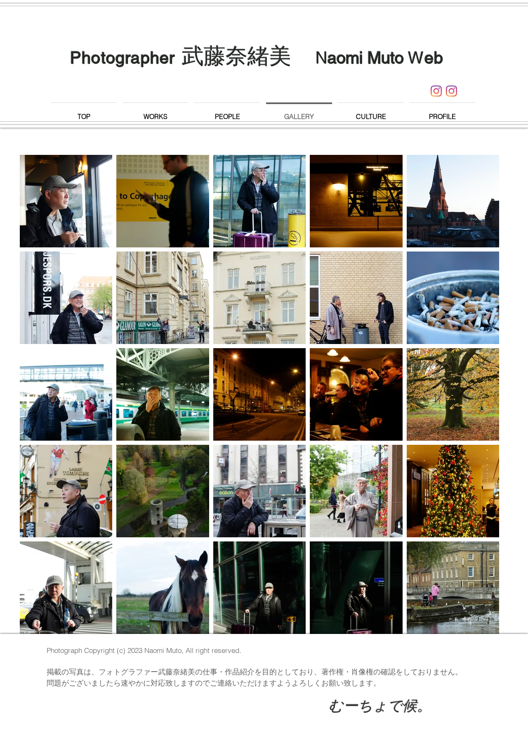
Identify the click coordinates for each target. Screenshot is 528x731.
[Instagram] (436, 91)
